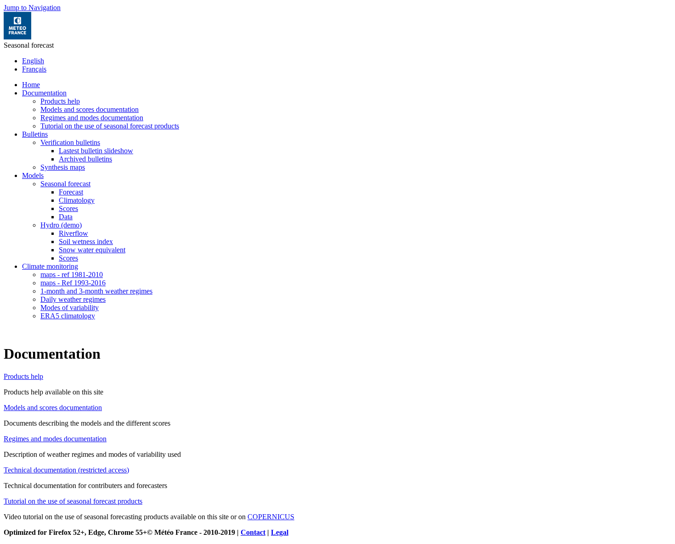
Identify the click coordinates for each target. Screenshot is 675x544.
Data (66, 217)
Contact (253, 532)
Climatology (77, 200)
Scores (68, 208)
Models (33, 175)
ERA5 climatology (67, 316)
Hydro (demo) (61, 225)
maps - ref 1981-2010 (71, 274)
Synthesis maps (62, 167)
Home (31, 85)
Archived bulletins (85, 159)
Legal (279, 532)
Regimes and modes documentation (91, 118)
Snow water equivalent (92, 250)
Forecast (71, 192)
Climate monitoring (50, 266)
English (33, 61)
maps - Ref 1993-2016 (73, 283)
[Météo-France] (17, 37)
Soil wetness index (86, 241)
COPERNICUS (271, 517)
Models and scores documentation (89, 109)
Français (34, 69)
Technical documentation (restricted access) (66, 470)
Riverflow (73, 233)
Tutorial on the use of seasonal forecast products (109, 126)
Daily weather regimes (73, 299)
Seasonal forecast (65, 184)
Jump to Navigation (32, 7)
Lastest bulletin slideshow (96, 151)
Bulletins (35, 134)
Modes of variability (69, 307)
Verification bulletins (70, 142)
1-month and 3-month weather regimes (96, 291)
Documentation (44, 93)
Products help (60, 101)
